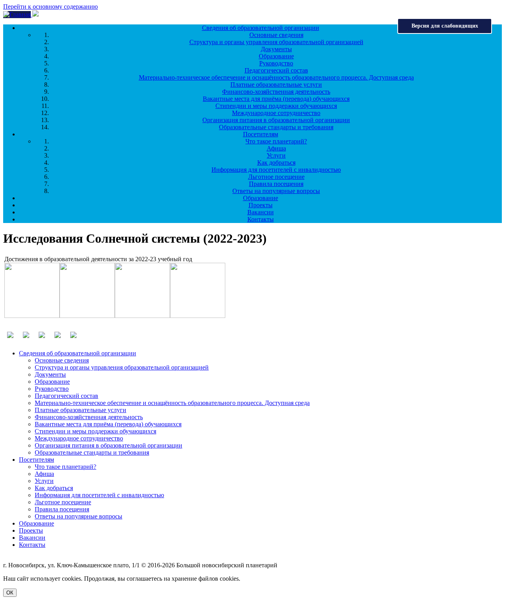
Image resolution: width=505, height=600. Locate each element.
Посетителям (260, 134)
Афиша (276, 148)
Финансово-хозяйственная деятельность (276, 91)
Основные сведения (276, 35)
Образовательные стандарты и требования (276, 127)
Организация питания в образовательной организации (276, 120)
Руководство (276, 63)
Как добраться (276, 162)
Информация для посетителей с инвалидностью (276, 169)
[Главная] (17, 14)
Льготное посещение (276, 176)
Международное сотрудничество (276, 113)
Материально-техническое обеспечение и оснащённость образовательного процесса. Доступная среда (276, 77)
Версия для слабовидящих (444, 26)
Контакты (260, 219)
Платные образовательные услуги (276, 84)
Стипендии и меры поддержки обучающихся (276, 105)
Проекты (261, 205)
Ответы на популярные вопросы (276, 191)
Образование (276, 56)
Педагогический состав (276, 70)
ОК (9, 593)
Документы (276, 49)
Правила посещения (276, 183)
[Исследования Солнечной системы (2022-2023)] (32, 315)
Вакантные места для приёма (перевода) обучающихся (276, 98)
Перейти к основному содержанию (50, 6)
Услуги (276, 155)
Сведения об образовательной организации (260, 27)
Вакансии (260, 212)
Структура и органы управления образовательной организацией (276, 42)
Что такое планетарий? (276, 141)
